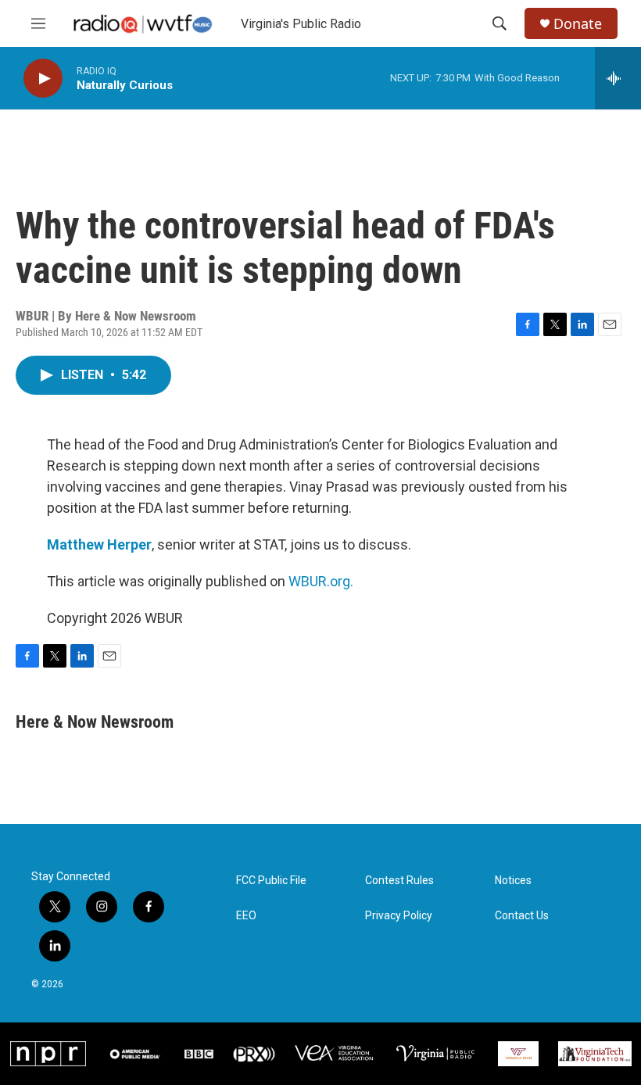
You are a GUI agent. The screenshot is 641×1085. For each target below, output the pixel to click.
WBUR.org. (320, 581)
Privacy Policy (398, 916)
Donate (577, 24)
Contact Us (522, 916)
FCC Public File (271, 880)
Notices (513, 880)
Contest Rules (399, 880)
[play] (43, 79)
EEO (246, 916)
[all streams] (618, 78)
